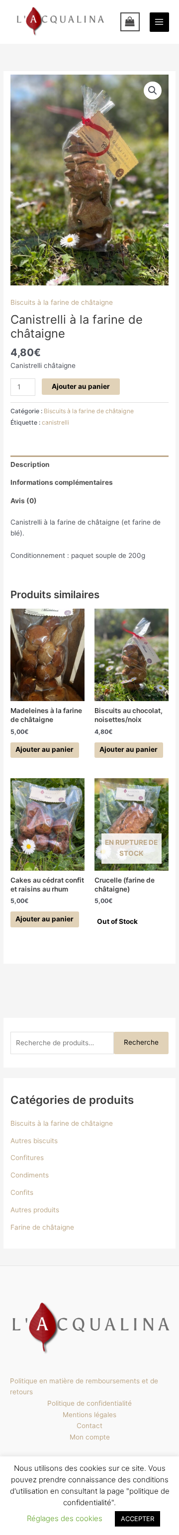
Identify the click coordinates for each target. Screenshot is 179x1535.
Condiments (29, 1175)
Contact (89, 1426)
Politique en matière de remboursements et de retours (84, 1386)
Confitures (27, 1158)
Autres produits (34, 1210)
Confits (21, 1192)
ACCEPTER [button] (137, 1519)
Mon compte (90, 1437)
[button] (153, 90)
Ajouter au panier (81, 386)
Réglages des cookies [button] (64, 1518)
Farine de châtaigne (42, 1227)
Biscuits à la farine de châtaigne (61, 302)
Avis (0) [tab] (23, 501)
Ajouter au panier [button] (44, 749)
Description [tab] (30, 464)
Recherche (141, 1042)
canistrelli (55, 422)
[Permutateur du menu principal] (159, 22)
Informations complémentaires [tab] (61, 482)
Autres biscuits (34, 1141)
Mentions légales (89, 1415)
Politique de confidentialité (89, 1403)
